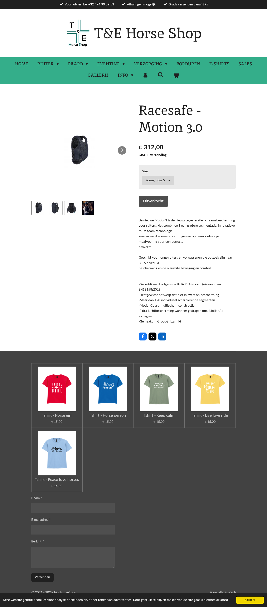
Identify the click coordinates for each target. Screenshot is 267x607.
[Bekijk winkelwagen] (176, 75)
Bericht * (37, 541)
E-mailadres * (41, 520)
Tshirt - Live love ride (210, 416)
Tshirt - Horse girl (57, 416)
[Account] (145, 75)
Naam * (36, 498)
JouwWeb (230, 592)
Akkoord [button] (250, 600)
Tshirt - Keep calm (159, 416)
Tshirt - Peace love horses (57, 480)
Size (145, 171)
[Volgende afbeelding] (122, 150)
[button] (38, 208)
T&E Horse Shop (148, 33)
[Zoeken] (160, 75)
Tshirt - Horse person (108, 416)
